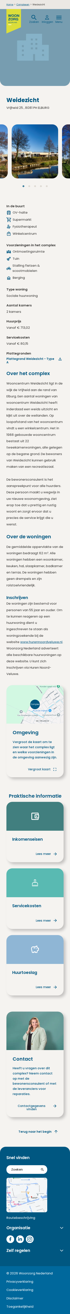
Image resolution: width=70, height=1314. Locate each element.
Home (9, 4)
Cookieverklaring (19, 1290)
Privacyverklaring (19, 1281)
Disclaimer (14, 1298)
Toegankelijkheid (19, 1306)
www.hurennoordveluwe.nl (41, 642)
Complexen (22, 4)
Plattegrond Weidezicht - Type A (30, 360)
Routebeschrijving (20, 1218)
